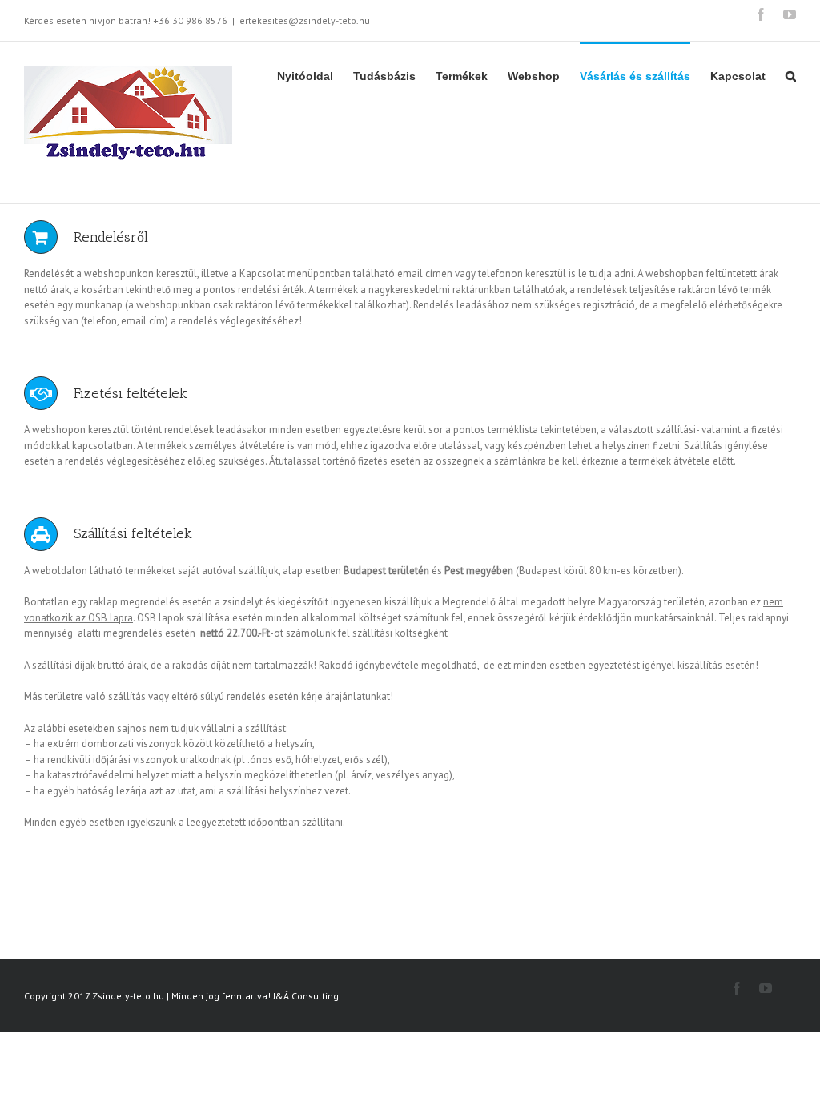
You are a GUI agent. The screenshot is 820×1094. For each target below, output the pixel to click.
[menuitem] (315, 75)
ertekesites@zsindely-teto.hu (304, 20)
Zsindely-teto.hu (128, 996)
